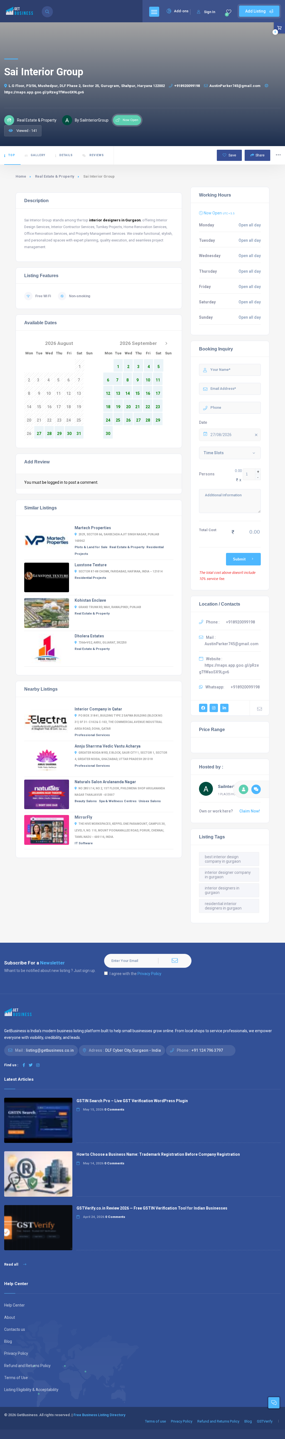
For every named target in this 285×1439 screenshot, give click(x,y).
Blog (8, 1341)
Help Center (14, 1305)
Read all (11, 1264)
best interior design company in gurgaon (223, 859)
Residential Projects (90, 578)
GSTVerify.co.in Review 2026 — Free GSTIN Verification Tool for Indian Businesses (152, 1208)
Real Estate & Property (54, 176)
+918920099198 (187, 86)
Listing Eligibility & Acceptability (31, 1389)
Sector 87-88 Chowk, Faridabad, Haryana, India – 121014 (120, 571)
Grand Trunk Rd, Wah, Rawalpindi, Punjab (109, 607)
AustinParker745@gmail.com (235, 86)
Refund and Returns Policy (27, 1365)
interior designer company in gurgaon (228, 874)
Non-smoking (79, 296)
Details (66, 155)
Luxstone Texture (91, 565)
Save (232, 155)
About (9, 1317)
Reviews (96, 155)
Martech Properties (93, 528)
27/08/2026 (221, 434)
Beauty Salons (86, 801)
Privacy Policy (149, 973)
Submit (239, 559)
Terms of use (155, 1421)
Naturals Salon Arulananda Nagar (105, 782)
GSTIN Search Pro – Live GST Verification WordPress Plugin (132, 1101)
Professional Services (92, 735)
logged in (55, 482)
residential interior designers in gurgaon (223, 905)
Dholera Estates (89, 636)
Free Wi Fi (43, 296)
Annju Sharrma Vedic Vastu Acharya (108, 746)
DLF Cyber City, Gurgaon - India (133, 1050)
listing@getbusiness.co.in (50, 1050)
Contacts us (14, 1329)
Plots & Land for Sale (91, 547)
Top (11, 155)
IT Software (84, 843)
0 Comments (114, 1109)
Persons (207, 474)
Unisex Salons (150, 801)
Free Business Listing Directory (99, 1415)
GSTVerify (264, 1421)
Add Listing (256, 11)
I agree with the (135, 973)
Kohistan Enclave (90, 600)
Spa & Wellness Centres (118, 801)
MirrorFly (83, 817)
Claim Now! (249, 811)
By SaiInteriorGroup (92, 120)
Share (259, 155)
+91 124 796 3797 (207, 1050)
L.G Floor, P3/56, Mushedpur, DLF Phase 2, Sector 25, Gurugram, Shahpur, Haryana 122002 (87, 86)
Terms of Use (16, 1377)
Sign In (209, 12)
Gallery (38, 155)
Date (203, 422)
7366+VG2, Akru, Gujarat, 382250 (102, 642)
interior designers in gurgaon (222, 890)
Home (21, 176)
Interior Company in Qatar (98, 709)
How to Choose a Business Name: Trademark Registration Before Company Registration (158, 1154)
